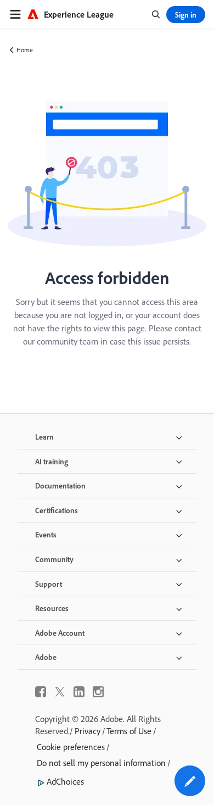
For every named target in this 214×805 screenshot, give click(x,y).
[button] (189, 780)
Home (24, 50)
